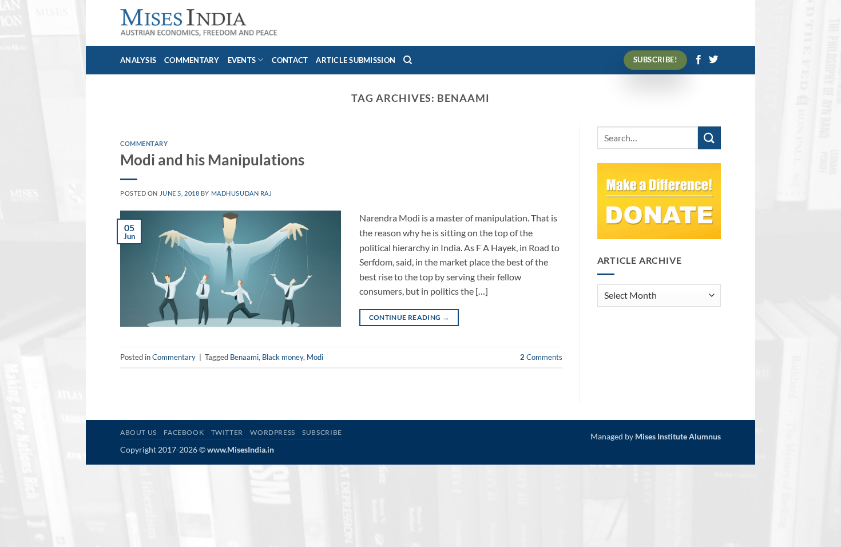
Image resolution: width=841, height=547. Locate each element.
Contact (290, 60)
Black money (282, 357)
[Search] (407, 60)
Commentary (192, 60)
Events (242, 60)
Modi (315, 357)
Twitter (227, 432)
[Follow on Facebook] (698, 60)
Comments (541, 357)
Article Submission (355, 60)
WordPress (272, 432)
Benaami (244, 357)
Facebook (184, 432)
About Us (138, 432)
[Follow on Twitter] (713, 60)
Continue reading (409, 317)
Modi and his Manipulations (212, 159)
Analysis (138, 60)
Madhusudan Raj (241, 193)
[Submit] (709, 137)
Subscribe (322, 432)
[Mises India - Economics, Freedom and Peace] (198, 23)
